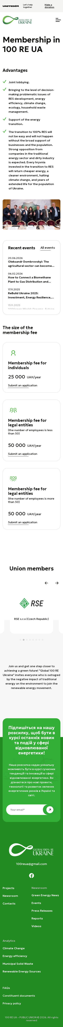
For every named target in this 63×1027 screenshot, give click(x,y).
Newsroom (10, 895)
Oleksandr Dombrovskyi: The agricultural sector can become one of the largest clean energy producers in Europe (30, 264)
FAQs (6, 988)
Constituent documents (19, 995)
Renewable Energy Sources (22, 971)
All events (47, 248)
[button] (46, 582)
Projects (8, 888)
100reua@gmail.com (31, 864)
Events (36, 903)
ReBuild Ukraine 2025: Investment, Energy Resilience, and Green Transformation (29, 295)
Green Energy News (45, 895)
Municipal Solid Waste (18, 963)
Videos (36, 926)
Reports (37, 918)
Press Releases (41, 910)
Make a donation (49, 6)
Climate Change (14, 948)
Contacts (9, 903)
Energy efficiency (15, 956)
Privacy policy (12, 1003)
